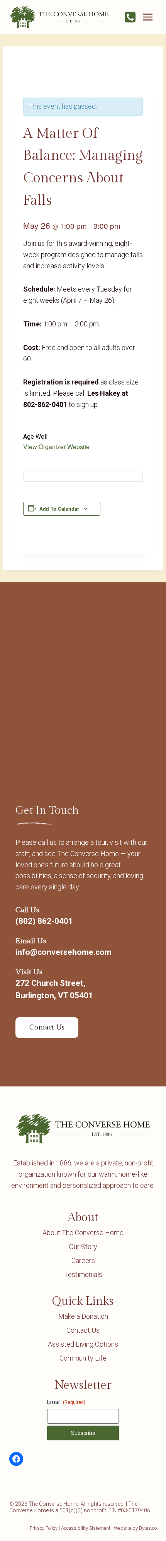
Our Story (83, 1246)
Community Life (83, 1358)
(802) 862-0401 (44, 921)
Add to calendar (59, 508)
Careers (83, 1260)
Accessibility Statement (85, 1528)
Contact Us (83, 1330)
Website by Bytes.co (135, 1528)
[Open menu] (148, 17)
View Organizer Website (56, 446)
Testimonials (83, 1274)
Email (66, 1402)
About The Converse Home (83, 1233)
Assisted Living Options (83, 1344)
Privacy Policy (44, 1528)
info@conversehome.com (63, 952)
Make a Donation (83, 1316)
